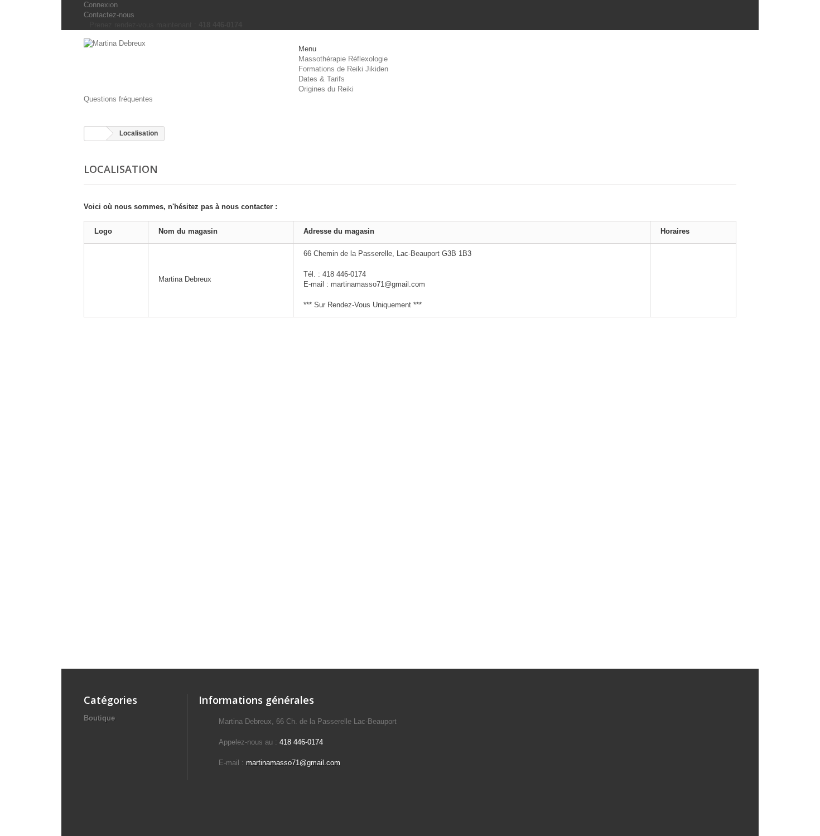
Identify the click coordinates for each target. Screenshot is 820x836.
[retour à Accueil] (95, 134)
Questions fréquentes (118, 99)
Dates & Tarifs (321, 79)
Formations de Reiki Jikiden (343, 69)
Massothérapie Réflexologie (343, 59)
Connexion (101, 5)
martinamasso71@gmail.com (293, 762)
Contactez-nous (109, 15)
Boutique (99, 718)
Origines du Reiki (326, 89)
